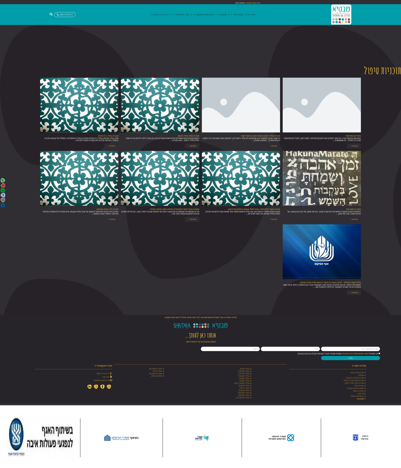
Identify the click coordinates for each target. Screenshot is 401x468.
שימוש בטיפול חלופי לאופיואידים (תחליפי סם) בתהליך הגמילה (174, 209)
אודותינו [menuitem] (223, 14)
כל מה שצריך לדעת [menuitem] (161, 14)
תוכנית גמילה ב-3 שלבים (108, 135)
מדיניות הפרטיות (349, 353)
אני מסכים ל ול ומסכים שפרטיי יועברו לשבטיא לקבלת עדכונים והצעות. (337, 353)
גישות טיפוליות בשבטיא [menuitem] (205, 14)
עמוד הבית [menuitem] (252, 14)
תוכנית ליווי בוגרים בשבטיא (107, 209)
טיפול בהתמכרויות (353, 209)
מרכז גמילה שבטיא (253, 3)
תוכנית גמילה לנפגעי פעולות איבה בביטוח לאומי (260, 135)
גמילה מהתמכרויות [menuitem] (182, 14)
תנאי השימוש (363, 353)
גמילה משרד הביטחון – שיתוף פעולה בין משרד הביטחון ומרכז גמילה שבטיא (330, 282)
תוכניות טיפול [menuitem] (238, 14)
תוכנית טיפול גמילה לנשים (188, 135)
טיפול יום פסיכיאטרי (353, 135)
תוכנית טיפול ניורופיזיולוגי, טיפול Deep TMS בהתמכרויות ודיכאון (254, 209)
